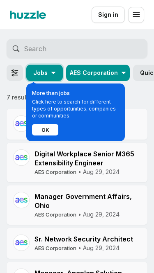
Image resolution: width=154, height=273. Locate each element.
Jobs (40, 72)
